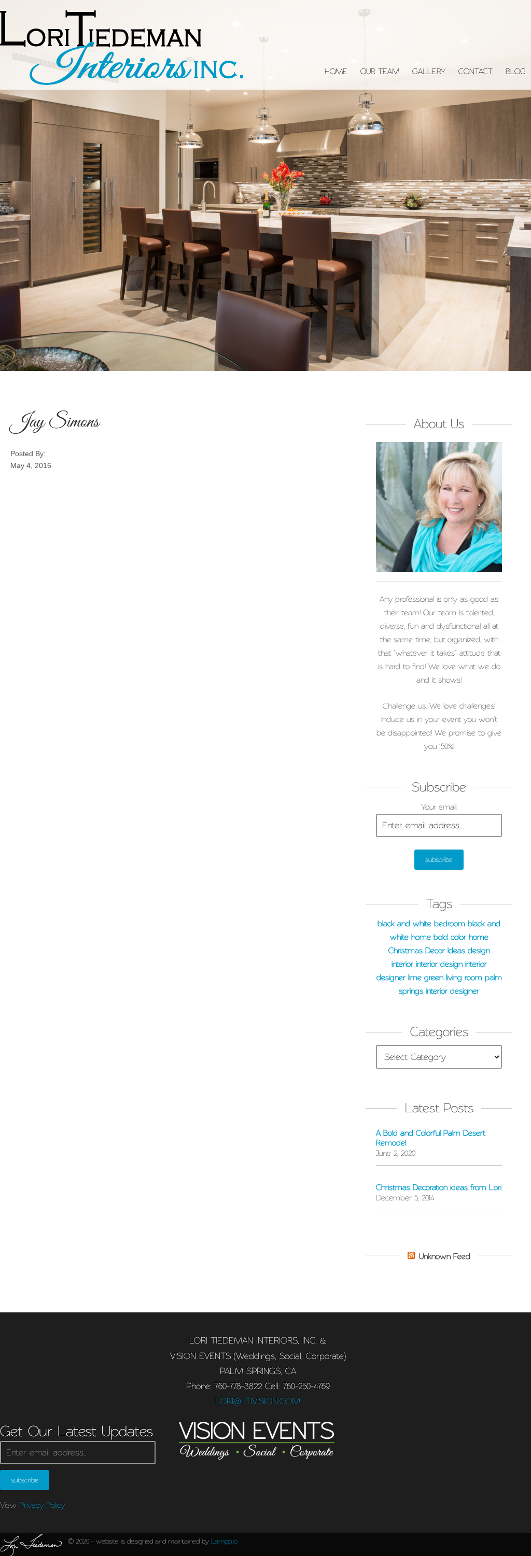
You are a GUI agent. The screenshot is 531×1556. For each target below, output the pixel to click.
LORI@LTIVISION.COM (257, 1401)
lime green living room (445, 977)
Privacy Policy (42, 1505)
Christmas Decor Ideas (426, 950)
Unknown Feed (444, 1256)
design (479, 950)
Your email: (439, 807)
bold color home (461, 937)
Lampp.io (224, 1541)
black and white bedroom (421, 923)
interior (402, 964)
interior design (439, 964)
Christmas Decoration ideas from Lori (438, 1187)
